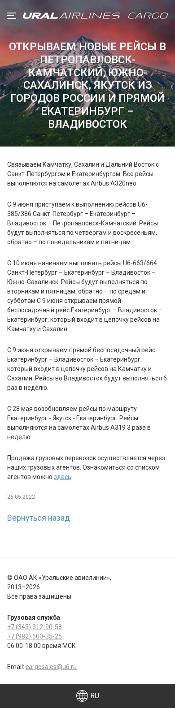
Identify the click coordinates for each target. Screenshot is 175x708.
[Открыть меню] (11, 16)
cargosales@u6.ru (51, 666)
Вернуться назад (38, 517)
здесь (62, 476)
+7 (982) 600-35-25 (34, 636)
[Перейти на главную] (95, 16)
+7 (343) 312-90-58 (34, 626)
